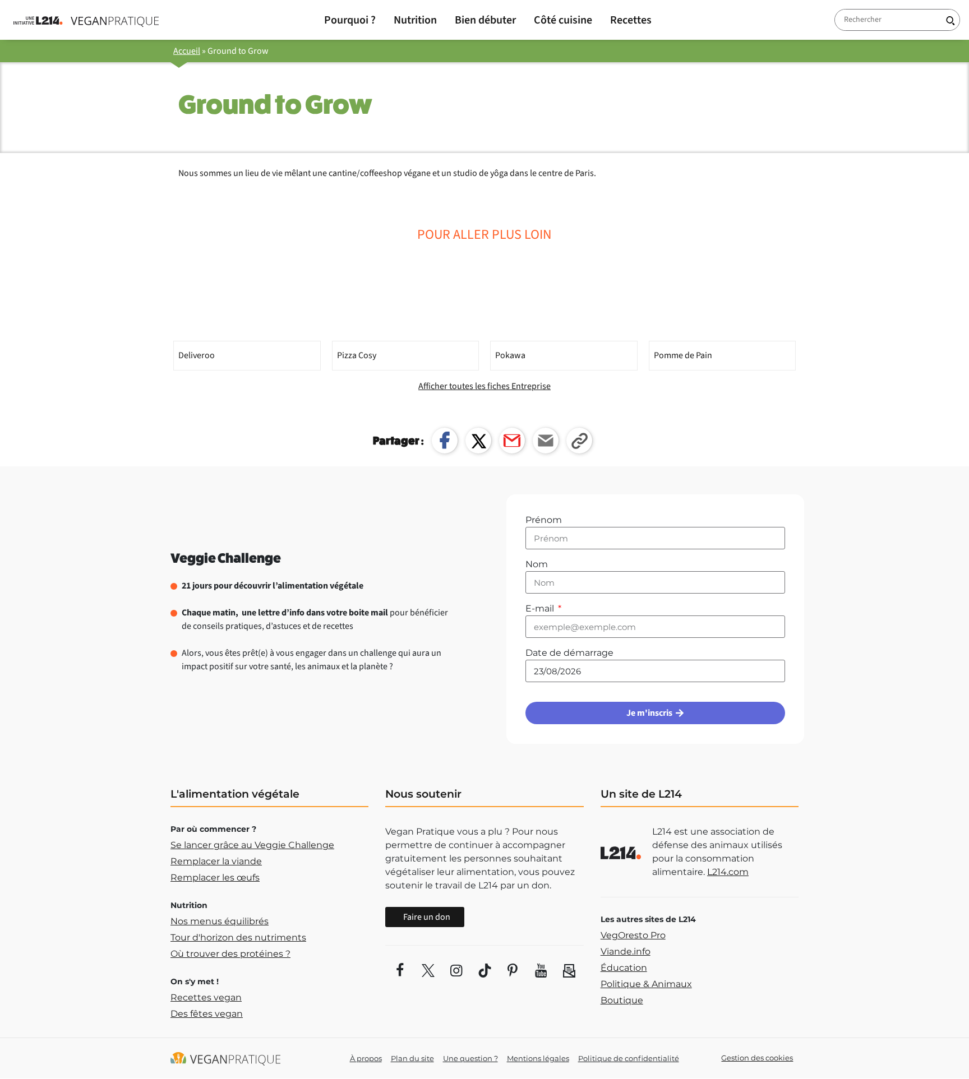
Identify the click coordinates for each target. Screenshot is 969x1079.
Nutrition (415, 20)
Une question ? (470, 1058)
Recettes (631, 20)
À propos (366, 1058)
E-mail (540, 608)
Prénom (543, 520)
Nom (536, 564)
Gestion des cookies (757, 1057)
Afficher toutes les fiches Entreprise (484, 386)
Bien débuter (485, 20)
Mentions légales (538, 1058)
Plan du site (412, 1058)
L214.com (728, 872)
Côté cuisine (563, 20)
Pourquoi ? (350, 20)
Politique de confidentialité (628, 1058)
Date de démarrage (569, 652)
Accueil (186, 51)
